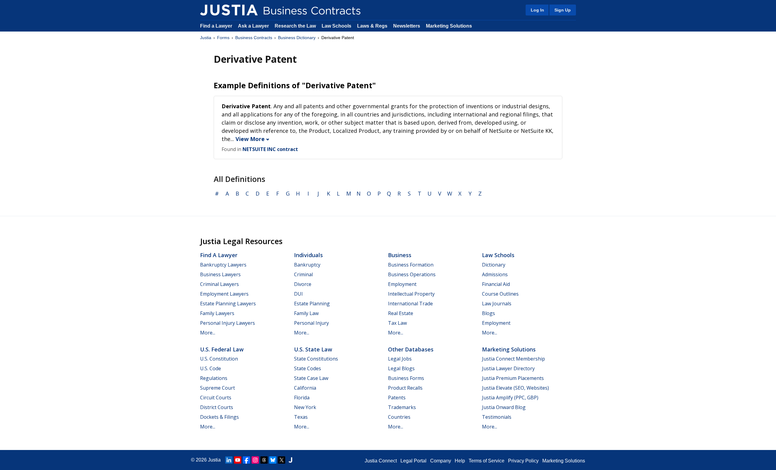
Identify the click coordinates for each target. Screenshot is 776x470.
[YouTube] (237, 460)
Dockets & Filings (219, 417)
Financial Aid (496, 284)
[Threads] (264, 460)
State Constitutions (316, 358)
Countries (399, 417)
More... (207, 332)
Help (460, 460)
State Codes (307, 368)
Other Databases (410, 349)
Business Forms (406, 378)
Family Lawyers (217, 313)
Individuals (308, 255)
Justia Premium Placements (513, 378)
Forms (223, 37)
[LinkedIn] (228, 460)
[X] (281, 460)
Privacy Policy (523, 460)
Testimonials (496, 417)
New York (305, 407)
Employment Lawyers (224, 293)
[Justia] (229, 10)
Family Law (306, 313)
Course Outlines (500, 293)
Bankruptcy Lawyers (223, 264)
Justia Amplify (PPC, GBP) (510, 397)
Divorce (302, 284)
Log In (537, 10)
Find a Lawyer (216, 26)
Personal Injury (311, 323)
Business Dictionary (297, 37)
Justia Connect (381, 460)
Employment (402, 284)
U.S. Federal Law (222, 349)
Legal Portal (413, 460)
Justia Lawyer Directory (508, 368)
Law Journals (496, 303)
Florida (301, 397)
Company (440, 460)
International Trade (410, 303)
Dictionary (493, 264)
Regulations (213, 378)
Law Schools (336, 26)
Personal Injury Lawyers (227, 323)
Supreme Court (217, 387)
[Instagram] (255, 460)
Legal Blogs (401, 368)
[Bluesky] (272, 460)
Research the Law (295, 26)
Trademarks (402, 407)
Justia (205, 37)
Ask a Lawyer (254, 26)
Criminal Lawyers (219, 284)
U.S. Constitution (219, 358)
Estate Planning (312, 303)
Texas (301, 417)
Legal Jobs (400, 358)
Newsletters (406, 26)
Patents (397, 397)
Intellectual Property (411, 293)
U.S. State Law (313, 349)
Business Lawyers (220, 274)
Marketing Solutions (449, 26)
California (305, 387)
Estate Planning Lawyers (228, 303)
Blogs (488, 313)
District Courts (216, 407)
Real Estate (400, 313)
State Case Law (311, 378)
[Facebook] (246, 460)
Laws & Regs (372, 26)
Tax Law (397, 323)
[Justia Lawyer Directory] (290, 460)
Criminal (303, 274)
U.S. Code (210, 368)
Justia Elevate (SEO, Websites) (515, 387)
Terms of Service (486, 460)
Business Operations (412, 274)
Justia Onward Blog (504, 407)
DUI (298, 293)
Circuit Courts (215, 397)
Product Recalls (405, 387)
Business (399, 255)
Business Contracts (253, 37)
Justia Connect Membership (513, 358)
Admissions (495, 274)
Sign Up (562, 10)
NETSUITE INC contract (270, 149)
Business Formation (410, 264)
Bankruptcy (307, 264)
